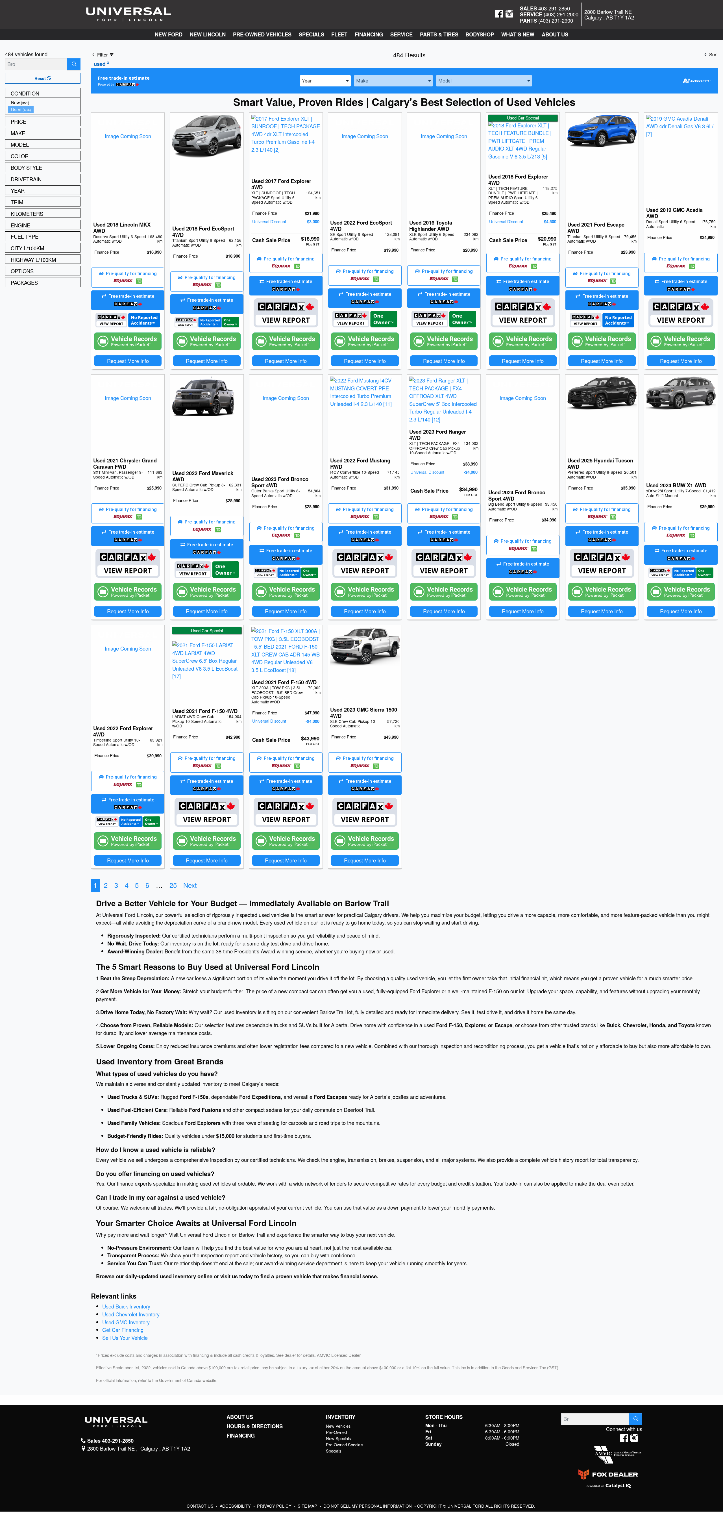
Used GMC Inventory (126, 1322)
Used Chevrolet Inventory (131, 1314)
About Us (240, 1417)
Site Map (308, 1506)
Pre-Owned (336, 1432)
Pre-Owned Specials (344, 1444)
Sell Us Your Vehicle (125, 1337)
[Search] (73, 64)
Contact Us (201, 1506)
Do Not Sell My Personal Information (368, 1506)
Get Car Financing (122, 1329)
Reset (40, 78)
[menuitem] (44, 102)
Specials (333, 1451)
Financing (241, 1435)
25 (173, 885)
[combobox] (325, 80)
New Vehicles (338, 1426)
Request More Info (128, 360)
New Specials (338, 1438)
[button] (168, 34)
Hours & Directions (255, 1426)
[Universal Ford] (128, 13)
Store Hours (444, 1417)
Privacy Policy (275, 1506)
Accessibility (236, 1506)
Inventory (340, 1417)
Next (190, 885)
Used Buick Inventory (126, 1306)
